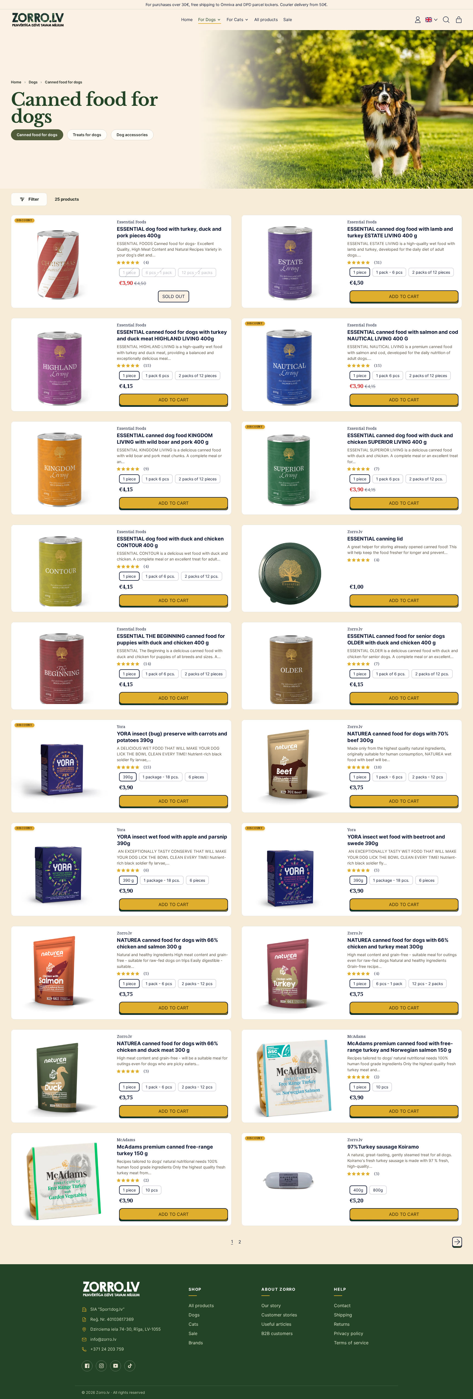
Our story (271, 1305)
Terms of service (351, 1342)
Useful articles (276, 1324)
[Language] (431, 19)
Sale (287, 19)
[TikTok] (129, 1365)
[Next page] (457, 1242)
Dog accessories (132, 134)
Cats (193, 1324)
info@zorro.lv (103, 1339)
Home (187, 19)
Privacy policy (348, 1333)
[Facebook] (87, 1365)
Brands (196, 1342)
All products (266, 19)
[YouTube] (115, 1365)
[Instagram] (101, 1365)
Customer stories (279, 1315)
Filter (33, 199)
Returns (342, 1324)
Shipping (343, 1315)
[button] (446, 19)
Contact (342, 1305)
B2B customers (277, 1333)
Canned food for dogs (37, 134)
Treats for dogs (87, 134)
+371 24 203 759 (107, 1349)
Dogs (33, 82)
